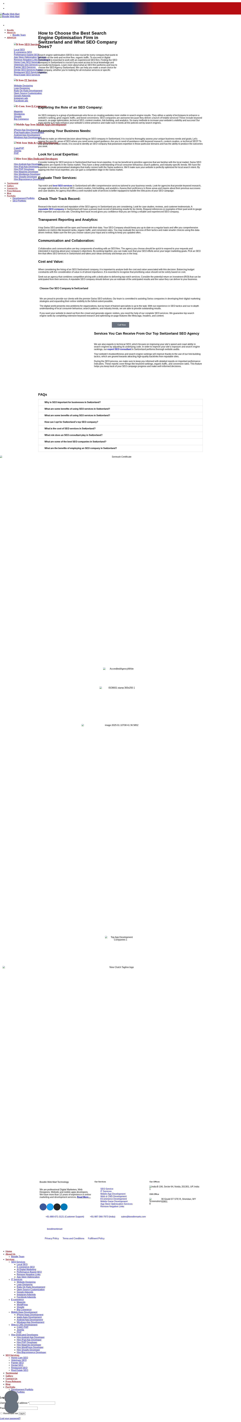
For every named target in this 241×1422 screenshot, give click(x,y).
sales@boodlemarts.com (22, 3)
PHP (19, 1332)
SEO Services (18, 1262)
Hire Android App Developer (30, 1337)
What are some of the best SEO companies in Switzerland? (75, 441)
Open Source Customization (31, 1289)
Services (10, 1259)
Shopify (20, 1307)
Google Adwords (25, 1292)
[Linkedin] (64, 1206)
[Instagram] (57, 1206)
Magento (21, 1302)
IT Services (16, 1279)
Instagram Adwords (26, 1294)
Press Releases (13, 1381)
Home (9, 1251)
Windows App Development (30, 1322)
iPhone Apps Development (30, 1314)
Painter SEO (17, 1363)
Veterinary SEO (18, 1360)
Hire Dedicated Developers (24, 1335)
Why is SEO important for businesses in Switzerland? (72, 402)
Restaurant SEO (19, 1368)
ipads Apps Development (29, 1317)
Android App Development (30, 1320)
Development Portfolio (22, 1389)
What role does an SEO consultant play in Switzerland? (73, 435)
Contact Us (11, 1378)
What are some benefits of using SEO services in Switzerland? (77, 409)
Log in (22, 1414)
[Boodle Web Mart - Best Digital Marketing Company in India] (9, 19)
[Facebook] (43, 1206)
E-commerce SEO (26, 1267)
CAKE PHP (22, 1327)
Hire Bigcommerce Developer (31, 1352)
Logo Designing (24, 1284)
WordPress (22, 1304)
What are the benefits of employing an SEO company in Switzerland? (80, 448)
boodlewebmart (46, 3)
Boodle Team (17, 1256)
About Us (10, 1254)
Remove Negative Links (28, 1274)
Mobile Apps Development (24, 1312)
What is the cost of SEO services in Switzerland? (70, 428)
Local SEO (22, 1264)
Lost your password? (10, 1418)
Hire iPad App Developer (29, 1340)
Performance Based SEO (29, 1272)
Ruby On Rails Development (31, 1287)
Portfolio (10, 1387)
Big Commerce (24, 1309)
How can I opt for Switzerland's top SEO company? (71, 422)
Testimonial (12, 1373)
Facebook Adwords (26, 1297)
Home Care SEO (19, 1358)
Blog (8, 1384)
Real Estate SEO (19, 1370)
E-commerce (17, 1299)
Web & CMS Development (24, 1325)
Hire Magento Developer (29, 1345)
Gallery (9, 1375)
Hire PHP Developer (27, 1342)
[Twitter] (50, 1206)
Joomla (20, 1330)
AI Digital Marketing (26, 1269)
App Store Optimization (28, 1277)
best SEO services (62, 185)
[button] (120, 325)
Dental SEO (17, 1365)
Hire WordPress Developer (30, 1347)
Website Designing (26, 1282)
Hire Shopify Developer (28, 1350)
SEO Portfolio (18, 1392)
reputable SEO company (51, 209)
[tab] (120, 402)
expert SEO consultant (119, 349)
